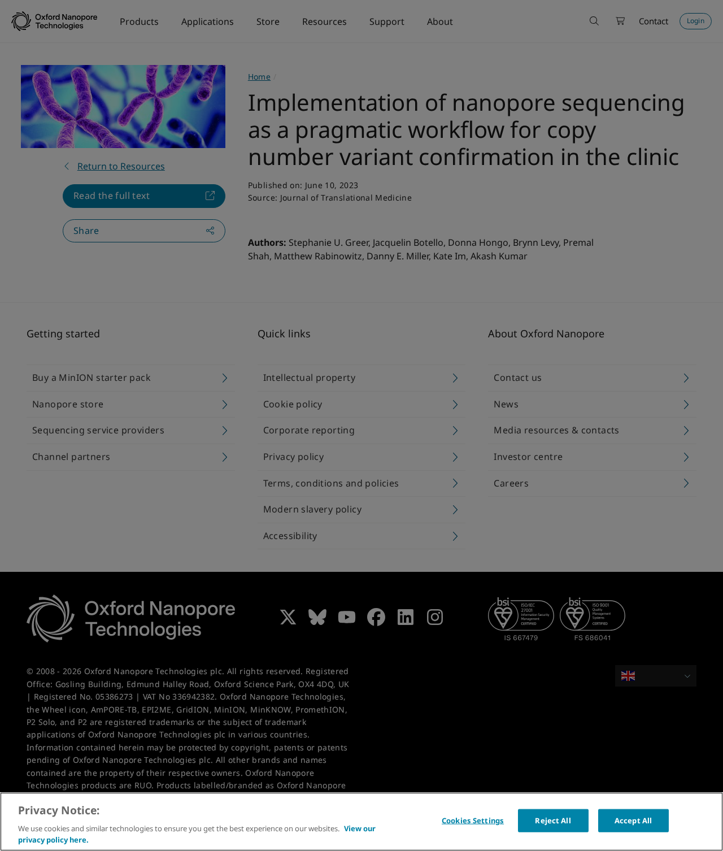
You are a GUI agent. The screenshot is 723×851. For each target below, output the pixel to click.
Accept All (633, 820)
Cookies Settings (473, 820)
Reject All (552, 820)
